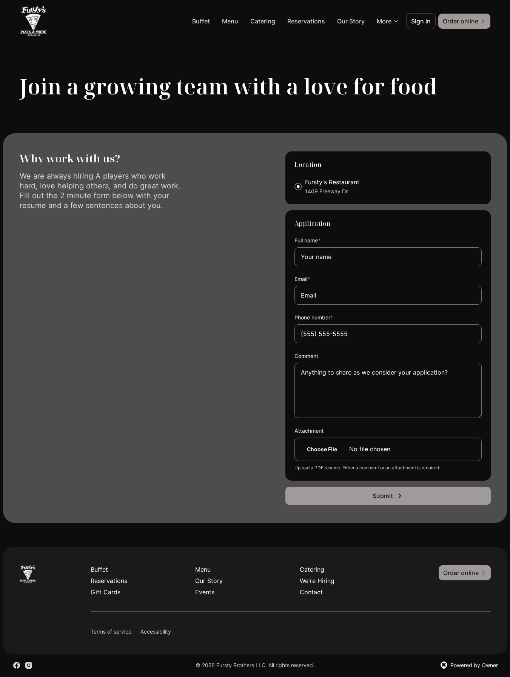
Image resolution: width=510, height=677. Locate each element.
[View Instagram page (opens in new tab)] (28, 665)
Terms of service (111, 631)
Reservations (306, 21)
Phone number (323, 317)
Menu (230, 21)
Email (312, 278)
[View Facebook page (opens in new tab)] (16, 665)
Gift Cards (105, 592)
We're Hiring (317, 580)
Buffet (201, 21)
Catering (262, 21)
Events (204, 592)
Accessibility (155, 631)
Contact (311, 592)
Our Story (351, 21)
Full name (317, 240)
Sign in (421, 21)
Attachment (309, 430)
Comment (306, 356)
